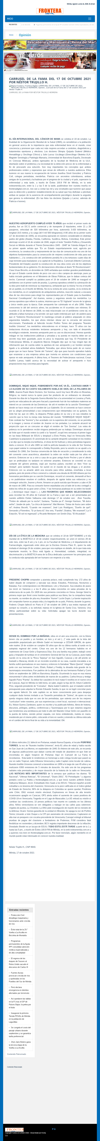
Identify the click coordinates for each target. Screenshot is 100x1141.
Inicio (10, 18)
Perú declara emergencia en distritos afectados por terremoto (19, 990)
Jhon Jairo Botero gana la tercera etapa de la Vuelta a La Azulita (20, 1045)
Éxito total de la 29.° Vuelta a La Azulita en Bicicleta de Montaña (18, 932)
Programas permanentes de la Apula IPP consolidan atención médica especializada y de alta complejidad (55, 25)
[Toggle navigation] (89, 18)
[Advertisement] (50, 114)
